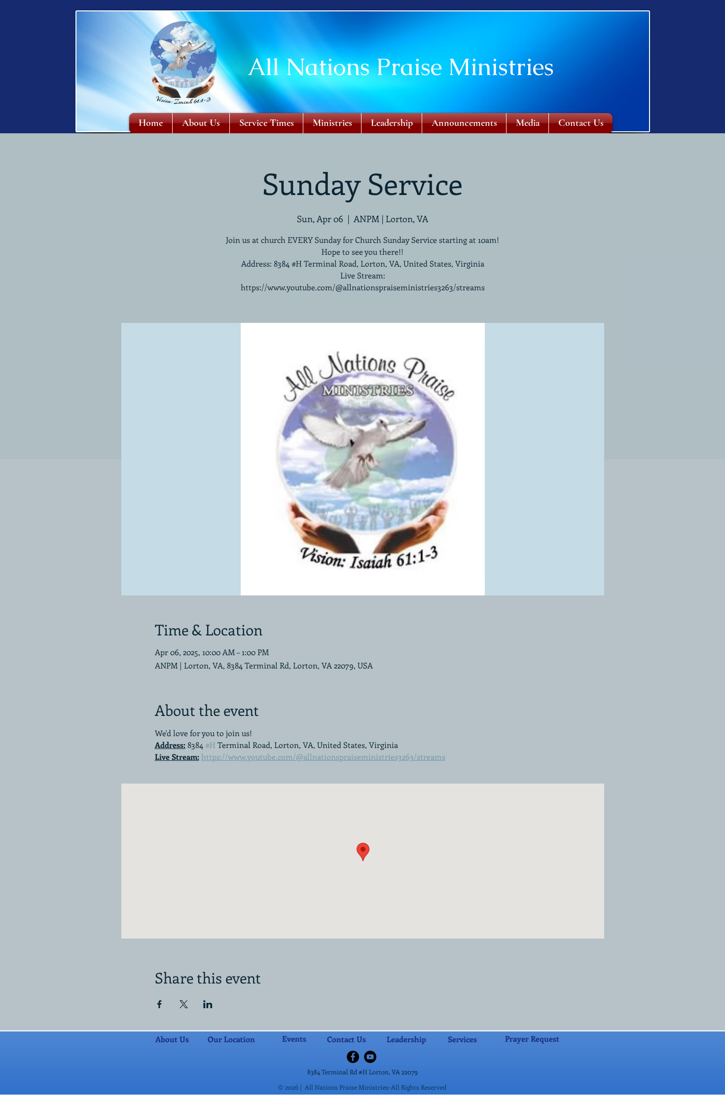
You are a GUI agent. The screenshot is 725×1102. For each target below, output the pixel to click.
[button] (332, 123)
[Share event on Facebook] (159, 1004)
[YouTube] (370, 1057)
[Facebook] (353, 1057)
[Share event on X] (183, 1004)
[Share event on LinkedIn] (208, 1004)
